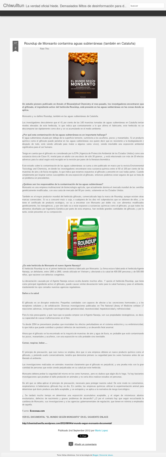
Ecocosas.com (37, 411)
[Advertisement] (83, 27)
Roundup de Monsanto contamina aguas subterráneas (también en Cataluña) (80, 43)
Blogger (95, 455)
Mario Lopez (101, 430)
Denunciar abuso (106, 455)
